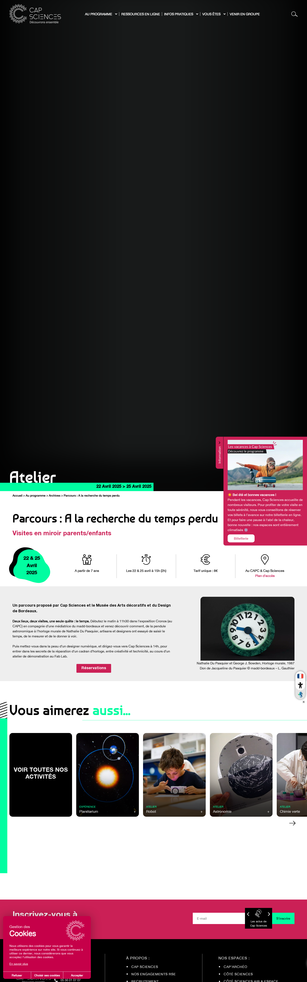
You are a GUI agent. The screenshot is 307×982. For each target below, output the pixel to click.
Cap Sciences (144, 967)
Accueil (17, 495)
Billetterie (241, 538)
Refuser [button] (17, 975)
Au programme (36, 495)
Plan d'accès (265, 576)
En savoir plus (18, 963)
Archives (54, 495)
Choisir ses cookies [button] (47, 975)
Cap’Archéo (235, 967)
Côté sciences (238, 974)
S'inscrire (283, 918)
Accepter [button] (77, 975)
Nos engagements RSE (153, 974)
